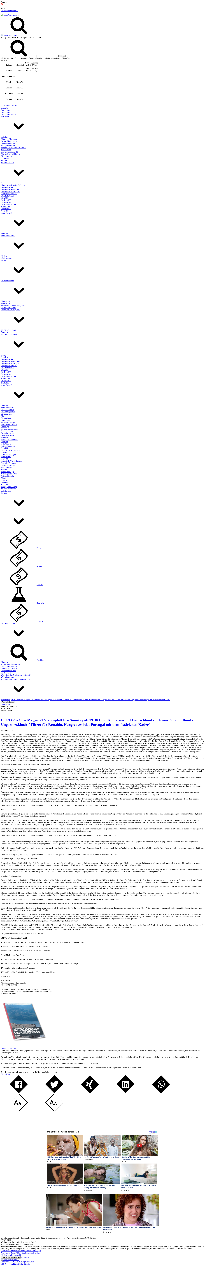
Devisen (40, 621)
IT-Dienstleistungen (8, 455)
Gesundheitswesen (8, 433)
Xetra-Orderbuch (19, 1251)
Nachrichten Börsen (8, 1253)
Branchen (4, 233)
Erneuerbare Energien (9, 425)
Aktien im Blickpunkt (9, 139)
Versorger (4, 493)
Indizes (3, 183)
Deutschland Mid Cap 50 (10, 192)
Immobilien (5, 448)
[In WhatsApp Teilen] (161, 1092)
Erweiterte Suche (10, 105)
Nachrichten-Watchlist (9, 666)
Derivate (40, 585)
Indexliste (4, 357)
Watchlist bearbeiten (8, 671)
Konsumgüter (6, 457)
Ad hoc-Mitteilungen (9, 11)
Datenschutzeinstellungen (11, 1257)
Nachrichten (5, 110)
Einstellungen (6, 673)
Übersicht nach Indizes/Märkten (13, 185)
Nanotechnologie (7, 472)
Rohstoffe (4, 482)
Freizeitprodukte (7, 431)
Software (4, 485)
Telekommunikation (8, 489)
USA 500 (4, 198)
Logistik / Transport (8, 463)
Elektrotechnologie (8, 422)
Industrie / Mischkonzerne (10, 450)
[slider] (4, 712)
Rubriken (4, 137)
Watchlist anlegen (7, 677)
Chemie (4, 416)
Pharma (4, 480)
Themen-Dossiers (7, 163)
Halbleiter (4, 437)
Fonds (39, 548)
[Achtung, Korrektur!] (23, 1046)
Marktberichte (6, 150)
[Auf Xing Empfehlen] (90, 1092)
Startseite (4, 108)
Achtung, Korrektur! (8, 1048)
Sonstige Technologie (9, 487)
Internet (4, 452)
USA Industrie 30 (7, 196)
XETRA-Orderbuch (8, 330)
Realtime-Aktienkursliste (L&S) (13, 305)
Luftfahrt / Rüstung (8, 465)
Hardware (4, 442)
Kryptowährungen (8, 623)
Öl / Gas (4, 478)
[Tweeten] (54, 1092)
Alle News (5, 116)
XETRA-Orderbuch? (9, 334)
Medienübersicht (7, 258)
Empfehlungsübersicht (9, 152)
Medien (4, 256)
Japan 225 (5, 211)
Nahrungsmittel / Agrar (9, 474)
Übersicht (4, 332)
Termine (4, 160)
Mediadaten (25, 1257)
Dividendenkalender (8, 308)
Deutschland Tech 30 (9, 194)
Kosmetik (4, 459)
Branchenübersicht (8, 236)
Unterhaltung (6, 491)
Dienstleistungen (7, 418)
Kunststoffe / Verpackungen (11, 461)
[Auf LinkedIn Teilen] (125, 1092)
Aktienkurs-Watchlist (9, 669)
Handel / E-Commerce (9, 440)
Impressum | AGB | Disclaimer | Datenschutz (17, 1262)
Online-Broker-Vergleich (10, 310)
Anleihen (40, 566)
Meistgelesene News (8, 145)
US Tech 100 (6, 200)
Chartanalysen (6, 156)
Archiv (3, 260)
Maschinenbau (6, 467)
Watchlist (40, 660)
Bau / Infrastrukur (7, 410)
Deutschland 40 (7, 187)
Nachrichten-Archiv (14, 1255)
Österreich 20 (6, 209)
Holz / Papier (6, 444)
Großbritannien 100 (8, 204)
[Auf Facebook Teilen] (19, 1092)
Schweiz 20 (5, 207)
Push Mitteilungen (8, 702)
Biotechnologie (6, 414)
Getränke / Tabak (7, 435)
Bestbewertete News (8, 143)
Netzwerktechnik (7, 476)
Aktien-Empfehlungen (24, 1253)
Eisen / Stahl (5, 420)
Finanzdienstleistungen (9, 429)
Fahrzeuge (5, 427)
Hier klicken (5, 1074)
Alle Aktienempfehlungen (10, 154)
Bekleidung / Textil (8, 412)
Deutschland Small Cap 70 (11, 189)
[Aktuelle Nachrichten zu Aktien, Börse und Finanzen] (10, 15)
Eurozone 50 (6, 202)
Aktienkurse (5, 301)
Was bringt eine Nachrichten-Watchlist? (15, 675)
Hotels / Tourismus (8, 446)
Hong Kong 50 (6, 213)
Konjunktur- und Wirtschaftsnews (13, 148)
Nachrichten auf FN (8, 114)
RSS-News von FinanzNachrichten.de (15, 1264)
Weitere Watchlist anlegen (10, 664)
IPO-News (5, 158)
